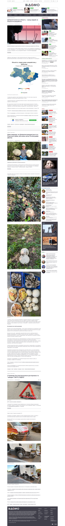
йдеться (36, 165)
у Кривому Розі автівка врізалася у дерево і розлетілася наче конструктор (23, 492)
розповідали (15, 358)
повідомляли (13, 113)
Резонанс (46, 510)
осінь (23, 369)
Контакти (52, 516)
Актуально (46, 512)
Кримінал (40, 516)
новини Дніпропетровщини (30, 124)
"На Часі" (22, 406)
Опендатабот (34, 50)
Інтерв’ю (46, 513)
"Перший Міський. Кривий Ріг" (13, 406)
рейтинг (12, 124)
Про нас (51, 518)
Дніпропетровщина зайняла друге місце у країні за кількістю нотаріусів (24, 110)
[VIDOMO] (32, 5)
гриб (12, 369)
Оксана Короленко (17, 140)
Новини (8, 17)
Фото (51, 510)
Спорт (39, 518)
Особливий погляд (46, 517)
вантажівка (25, 504)
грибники (15, 369)
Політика (39, 512)
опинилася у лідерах (27, 115)
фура (21, 504)
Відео (51, 512)
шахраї (9, 124)
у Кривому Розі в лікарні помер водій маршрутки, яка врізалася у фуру (22, 501)
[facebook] (55, 1)
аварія (11, 504)
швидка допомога (16, 504)
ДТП (8, 504)
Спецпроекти (53, 508)
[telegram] (40, 140)
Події (39, 515)
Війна (39, 510)
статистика (17, 124)
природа (19, 369)
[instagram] (53, 1)
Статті (45, 508)
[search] (51, 1)
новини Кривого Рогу (32, 504)
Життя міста (13, 17)
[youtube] (57, 1)
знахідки (9, 369)
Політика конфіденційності (53, 520)
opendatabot (22, 124)
